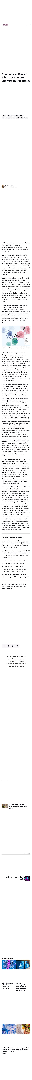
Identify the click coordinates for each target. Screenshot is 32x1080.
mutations (10, 316)
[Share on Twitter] (4, 646)
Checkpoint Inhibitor (18, 115)
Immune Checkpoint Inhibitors (20, 117)
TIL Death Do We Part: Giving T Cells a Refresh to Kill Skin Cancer (8, 1050)
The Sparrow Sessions (7, 117)
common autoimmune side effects (15, 506)
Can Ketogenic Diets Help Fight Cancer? (22, 1048)
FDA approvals (6, 481)
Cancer (4, 115)
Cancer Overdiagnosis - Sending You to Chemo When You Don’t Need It (21, 986)
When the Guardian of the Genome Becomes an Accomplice (8, 985)
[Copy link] (17, 646)
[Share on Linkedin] (13, 646)
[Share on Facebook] (8, 646)
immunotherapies (7, 247)
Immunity (10, 115)
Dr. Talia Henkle (10, 185)
